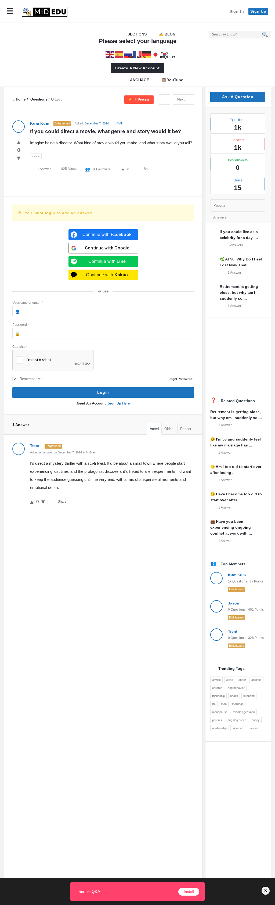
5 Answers (235, 245)
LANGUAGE (138, 80)
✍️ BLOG (167, 34)
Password (21, 325)
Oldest (169, 429)
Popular (219, 205)
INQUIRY (167, 57)
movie (36, 156)
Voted (154, 429)
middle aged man (244, 712)
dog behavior (236, 687)
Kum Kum (237, 575)
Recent (185, 429)
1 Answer (234, 272)
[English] (110, 54)
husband (249, 695)
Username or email (27, 303)
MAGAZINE (138, 57)
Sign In (237, 11)
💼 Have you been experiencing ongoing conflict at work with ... (231, 527)
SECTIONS (137, 34)
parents (217, 720)
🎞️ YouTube (172, 80)
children (217, 687)
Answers (220, 217)
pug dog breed (236, 720)
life (214, 704)
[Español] (119, 54)
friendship (218, 695)
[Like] (18, 142)
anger (242, 679)
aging (229, 679)
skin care (238, 728)
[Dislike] (18, 158)
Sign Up (258, 11)
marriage (238, 704)
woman (254, 728)
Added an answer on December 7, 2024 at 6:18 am (63, 452)
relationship (219, 728)
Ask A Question (237, 97)
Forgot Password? (181, 379)
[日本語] (155, 54)
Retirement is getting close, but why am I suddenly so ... (239, 292)
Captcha (19, 347)
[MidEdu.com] (47, 11)
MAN (120, 123)
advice (216, 679)
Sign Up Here (119, 403)
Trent (232, 631)
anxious (256, 679)
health (234, 695)
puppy (256, 720)
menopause (219, 712)
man (224, 704)
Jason (233, 603)
